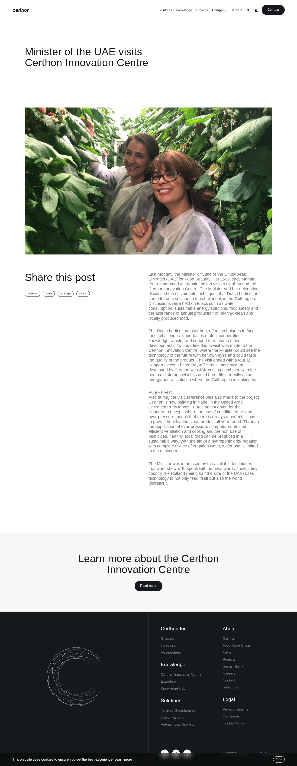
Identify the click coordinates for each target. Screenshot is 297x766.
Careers (236, 10)
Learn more (123, 759)
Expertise (168, 681)
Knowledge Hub (173, 688)
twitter (48, 293)
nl (256, 10)
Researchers (171, 652)
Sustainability (233, 666)
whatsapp (65, 293)
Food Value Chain (236, 645)
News (227, 652)
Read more (148, 585)
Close (279, 759)
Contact (273, 9)
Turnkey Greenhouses (178, 710)
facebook (32, 293)
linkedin (83, 293)
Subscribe (230, 687)
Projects (202, 10)
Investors (168, 645)
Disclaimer (231, 716)
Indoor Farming (172, 717)
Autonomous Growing (177, 724)
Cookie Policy (233, 723)
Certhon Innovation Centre (181, 674)
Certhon (229, 638)
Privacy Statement (237, 709)
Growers (167, 638)
